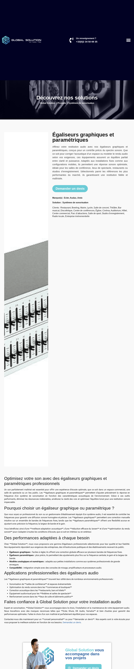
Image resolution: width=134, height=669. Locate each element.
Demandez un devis (72, 622)
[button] (128, 40)
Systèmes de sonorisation (75, 202)
